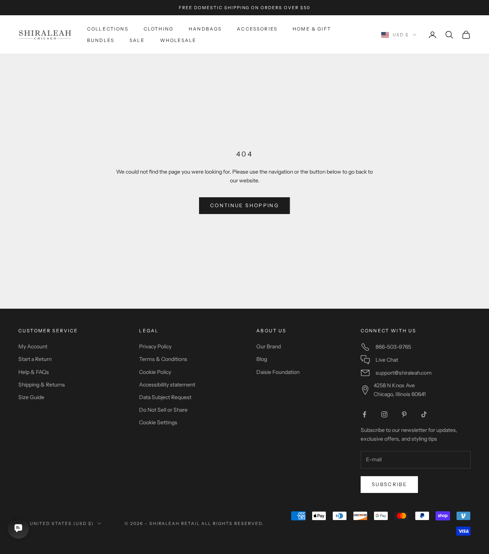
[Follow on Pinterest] (404, 414)
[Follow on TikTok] (424, 414)
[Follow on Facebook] (364, 414)
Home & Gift (312, 29)
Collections (107, 29)
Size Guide (31, 397)
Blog (261, 359)
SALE (137, 40)
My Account (32, 346)
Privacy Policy (155, 346)
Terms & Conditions (163, 359)
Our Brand (268, 346)
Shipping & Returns (41, 384)
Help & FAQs (33, 372)
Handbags (205, 29)
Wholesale (178, 40)
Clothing (158, 29)
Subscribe (389, 484)
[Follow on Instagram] (384, 414)
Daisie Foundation (278, 372)
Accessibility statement (167, 384)
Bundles (100, 40)
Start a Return (35, 359)
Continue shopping (244, 205)
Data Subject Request (165, 397)
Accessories (257, 29)
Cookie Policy (155, 372)
